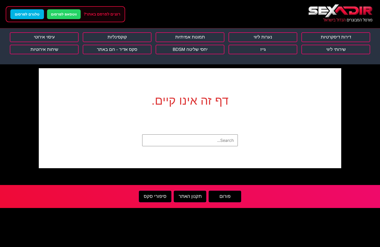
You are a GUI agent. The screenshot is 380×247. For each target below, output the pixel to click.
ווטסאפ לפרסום (64, 14)
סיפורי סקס (155, 196)
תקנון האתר (190, 196)
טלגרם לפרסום (27, 14)
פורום (225, 196)
